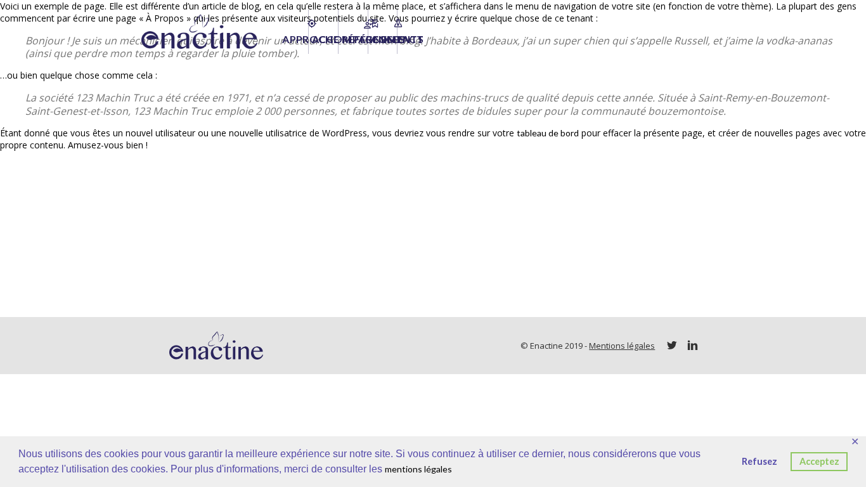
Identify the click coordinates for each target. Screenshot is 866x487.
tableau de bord (548, 132)
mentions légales (418, 469)
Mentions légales (622, 345)
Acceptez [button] (819, 461)
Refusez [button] (759, 461)
